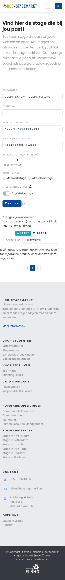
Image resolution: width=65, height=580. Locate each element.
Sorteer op (13, 240)
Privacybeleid (11, 387)
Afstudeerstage (42, 178)
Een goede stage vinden (18, 355)
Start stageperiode (15, 122)
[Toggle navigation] (47, 6)
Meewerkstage (16, 178)
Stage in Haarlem (13, 453)
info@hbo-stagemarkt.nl (26, 488)
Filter (13, 203)
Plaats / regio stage (16, 138)
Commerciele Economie (18, 411)
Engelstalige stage (15, 186)
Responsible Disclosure (17, 391)
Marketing (9, 420)
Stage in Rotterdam (15, 440)
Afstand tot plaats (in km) (20, 154)
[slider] (17, 160)
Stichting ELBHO (12, 375)
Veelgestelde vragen (16, 359)
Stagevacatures (13, 346)
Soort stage (11, 172)
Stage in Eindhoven (14, 457)
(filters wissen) (28, 204)
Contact (8, 525)
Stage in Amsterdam (16, 436)
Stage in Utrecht (13, 444)
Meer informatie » (14, 326)
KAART (41, 233)
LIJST (24, 233)
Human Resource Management (22, 424)
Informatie (9, 371)
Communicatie (12, 415)
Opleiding (8, 106)
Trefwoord (10, 90)
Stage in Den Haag (14, 449)
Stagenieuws (10, 350)
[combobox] (32, 112)
